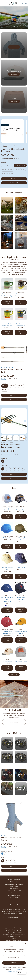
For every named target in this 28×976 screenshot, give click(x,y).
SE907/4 (20, 386)
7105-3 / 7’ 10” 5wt (20, 169)
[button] (10, 26)
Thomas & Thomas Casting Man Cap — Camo (20, 509)
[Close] (25, 943)
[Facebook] (10, 904)
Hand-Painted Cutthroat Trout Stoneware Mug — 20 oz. (7, 325)
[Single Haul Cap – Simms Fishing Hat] (21, 621)
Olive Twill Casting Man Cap (20, 539)
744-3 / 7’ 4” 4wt (7, 169)
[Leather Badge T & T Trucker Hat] (7, 498)
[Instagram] (17, 904)
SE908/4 (4, 390)
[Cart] (26, 3)
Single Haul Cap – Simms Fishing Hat (21, 632)
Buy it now (14, 183)
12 (22, 469)
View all (14, 674)
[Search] (22, 3)
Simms (3, 835)
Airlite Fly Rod (7, 442)
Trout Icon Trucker (7, 661)
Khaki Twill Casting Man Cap (7, 568)
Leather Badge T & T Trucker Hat (7, 509)
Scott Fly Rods (7, 367)
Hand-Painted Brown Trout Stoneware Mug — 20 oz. (21, 295)
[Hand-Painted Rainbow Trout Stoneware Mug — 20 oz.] (7, 284)
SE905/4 (12, 386)
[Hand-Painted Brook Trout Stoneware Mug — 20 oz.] (21, 314)
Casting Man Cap (7, 538)
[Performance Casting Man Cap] (7, 587)
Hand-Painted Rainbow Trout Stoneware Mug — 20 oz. (7, 295)
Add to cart (7, 302)
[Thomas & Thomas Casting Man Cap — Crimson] (7, 621)
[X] (14, 904)
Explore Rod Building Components (14, 722)
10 (14, 469)
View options (7, 610)
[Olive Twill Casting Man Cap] (21, 528)
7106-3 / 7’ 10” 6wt (7, 173)
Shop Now (7, 20)
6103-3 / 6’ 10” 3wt (20, 165)
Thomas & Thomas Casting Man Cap (20, 598)
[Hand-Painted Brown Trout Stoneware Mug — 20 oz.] (21, 284)
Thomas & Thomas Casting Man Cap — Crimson (7, 632)
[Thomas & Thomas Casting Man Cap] (21, 587)
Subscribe (14, 922)
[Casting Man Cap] (7, 528)
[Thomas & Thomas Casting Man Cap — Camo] (21, 498)
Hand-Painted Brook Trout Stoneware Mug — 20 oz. (21, 325)
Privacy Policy (16, 969)
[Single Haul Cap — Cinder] (21, 651)
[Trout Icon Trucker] (7, 651)
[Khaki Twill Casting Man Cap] (7, 558)
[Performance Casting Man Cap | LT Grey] (8, 605)
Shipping (3, 158)
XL (15, 860)
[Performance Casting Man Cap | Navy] (6, 605)
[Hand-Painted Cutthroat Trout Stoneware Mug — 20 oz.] (7, 314)
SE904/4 (4, 386)
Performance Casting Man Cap (7, 598)
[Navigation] (1, 3)
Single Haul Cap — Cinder (21, 661)
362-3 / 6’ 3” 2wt (7, 165)
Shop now (14, 47)
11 (18, 469)
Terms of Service (12, 971)
